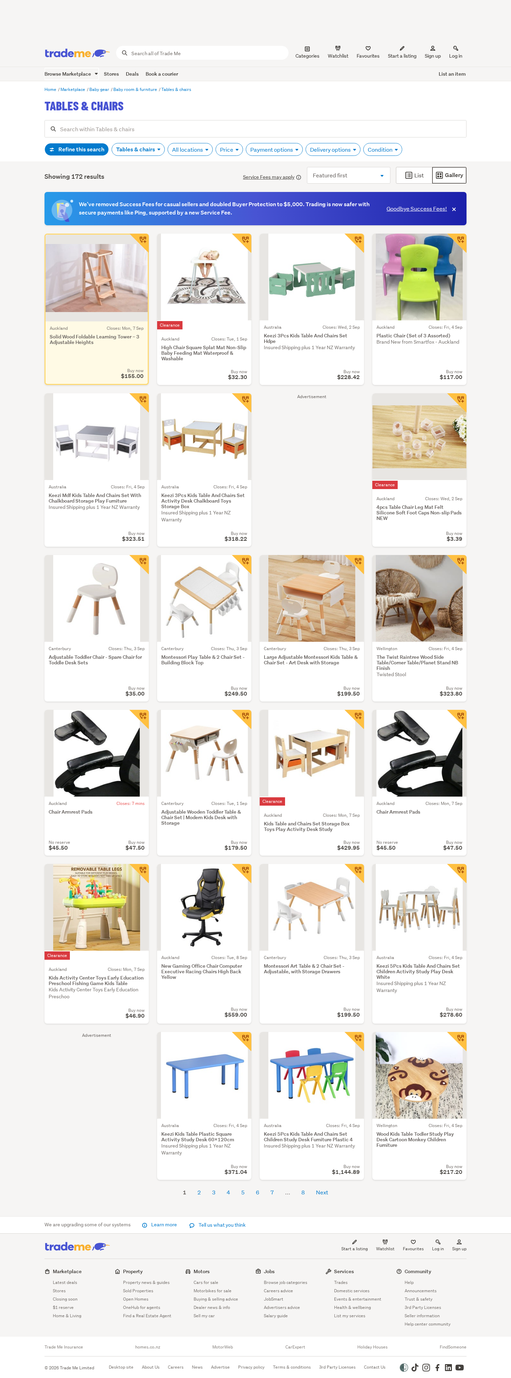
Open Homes (135, 1299)
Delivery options (331, 149)
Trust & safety (418, 1299)
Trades (341, 1282)
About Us (151, 1367)
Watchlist (385, 1249)
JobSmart (273, 1299)
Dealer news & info (212, 1307)
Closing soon (65, 1299)
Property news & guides (146, 1282)
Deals (132, 73)
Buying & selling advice (216, 1299)
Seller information (422, 1316)
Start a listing (354, 1249)
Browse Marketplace (68, 73)
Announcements (421, 1291)
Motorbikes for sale (213, 1291)
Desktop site (121, 1367)
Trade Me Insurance (63, 1347)
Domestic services (352, 1291)
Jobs (269, 1271)
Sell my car (204, 1316)
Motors (202, 1271)
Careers (176, 1367)
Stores (111, 73)
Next (322, 1192)
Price (227, 149)
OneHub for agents (141, 1307)
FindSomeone (453, 1347)
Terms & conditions (292, 1367)
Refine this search (80, 149)
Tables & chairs (176, 89)
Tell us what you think (221, 1225)
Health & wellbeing (352, 1307)
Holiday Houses (372, 1347)
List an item (452, 73)
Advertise (220, 1367)
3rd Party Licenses (423, 1307)
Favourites (413, 1249)
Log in (455, 56)
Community (418, 1271)
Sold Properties (138, 1291)
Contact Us (375, 1367)
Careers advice (278, 1291)
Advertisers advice (282, 1307)
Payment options (272, 149)
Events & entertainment (357, 1299)
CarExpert (295, 1347)
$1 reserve (63, 1307)
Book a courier (162, 73)
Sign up (433, 56)
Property (133, 1271)
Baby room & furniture (135, 89)
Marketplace (73, 89)
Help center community (428, 1324)
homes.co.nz (147, 1347)
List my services (349, 1316)
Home (50, 89)
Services (344, 1271)
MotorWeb (222, 1347)
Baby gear (99, 89)
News (197, 1367)
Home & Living (67, 1316)
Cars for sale (206, 1282)
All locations (188, 149)
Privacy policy (251, 1367)
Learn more (164, 1224)
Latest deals (65, 1282)
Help (409, 1282)
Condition (381, 149)
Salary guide (276, 1316)
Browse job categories (285, 1282)
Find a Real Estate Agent (147, 1316)
